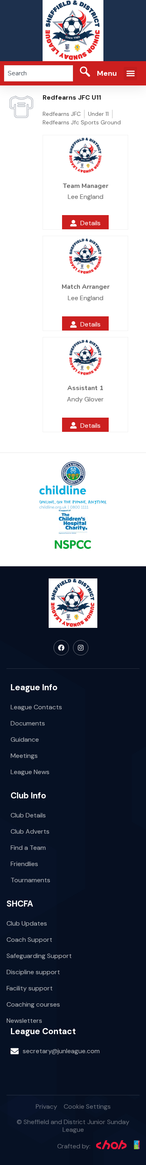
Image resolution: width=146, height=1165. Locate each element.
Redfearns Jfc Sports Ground (82, 122)
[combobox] (38, 73)
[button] (130, 73)
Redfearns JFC (62, 113)
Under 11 (98, 113)
